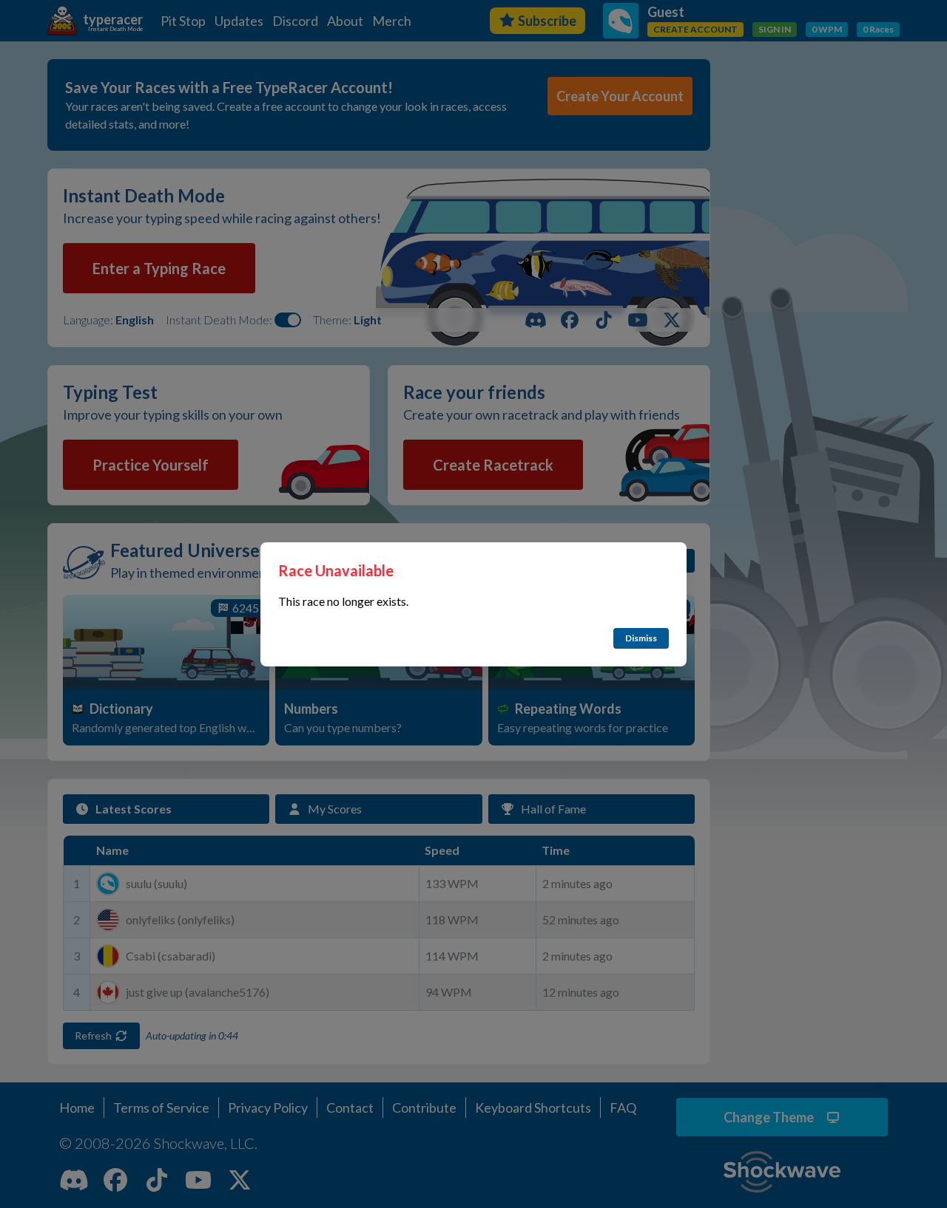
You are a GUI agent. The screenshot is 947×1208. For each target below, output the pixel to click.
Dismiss (641, 638)
